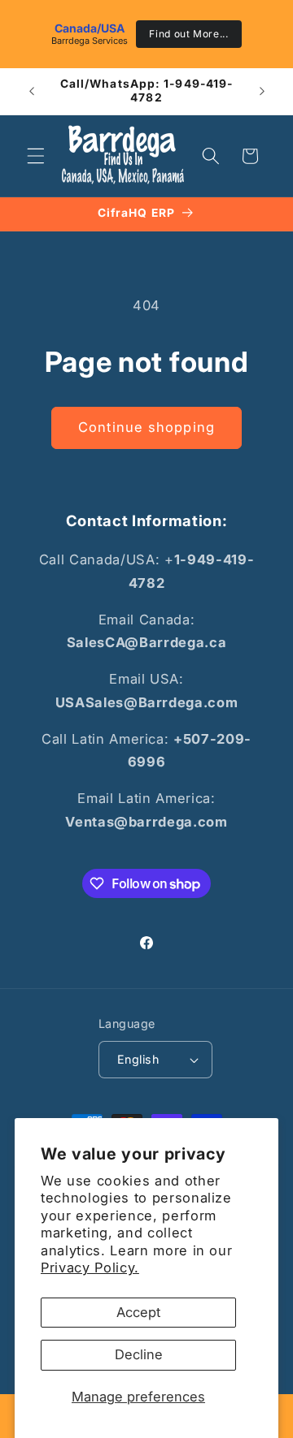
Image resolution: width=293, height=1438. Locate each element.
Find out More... (189, 34)
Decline (139, 1354)
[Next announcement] (262, 91)
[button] (35, 155)
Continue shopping (146, 427)
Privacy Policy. (90, 1267)
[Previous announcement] (32, 91)
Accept (138, 1312)
